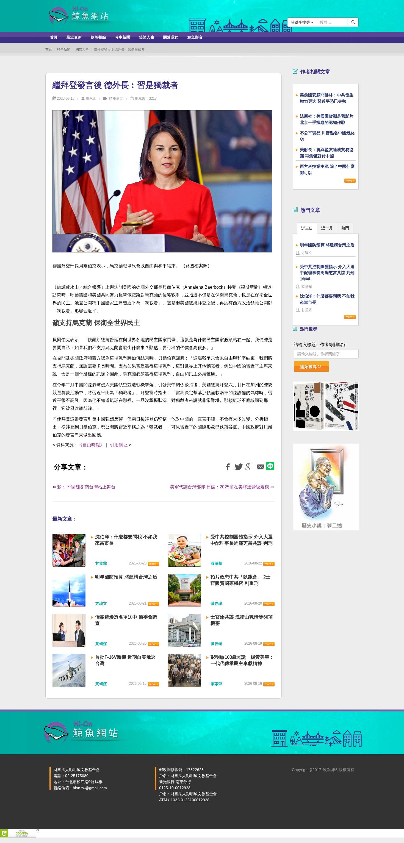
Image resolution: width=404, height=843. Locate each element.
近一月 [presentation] (327, 228)
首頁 (48, 49)
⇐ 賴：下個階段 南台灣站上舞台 (83, 487)
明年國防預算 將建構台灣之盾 (126, 577)
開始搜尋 (308, 367)
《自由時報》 (91, 445)
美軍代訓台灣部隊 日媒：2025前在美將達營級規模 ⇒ (222, 487)
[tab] (307, 227)
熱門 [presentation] (345, 228)
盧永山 (91, 98)
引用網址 (119, 445)
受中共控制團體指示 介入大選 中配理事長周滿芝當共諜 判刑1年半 (242, 543)
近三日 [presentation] (307, 228)
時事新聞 (63, 49)
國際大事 (82, 49)
